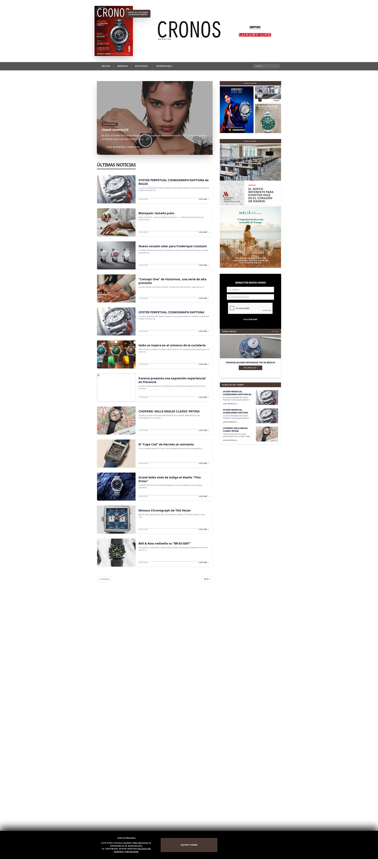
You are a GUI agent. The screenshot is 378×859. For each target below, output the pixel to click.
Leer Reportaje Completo (123, 147)
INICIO (106, 66)
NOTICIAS (142, 66)
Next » (207, 579)
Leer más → (204, 199)
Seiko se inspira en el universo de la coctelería (172, 345)
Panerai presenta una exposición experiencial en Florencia (172, 380)
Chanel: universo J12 (115, 130)
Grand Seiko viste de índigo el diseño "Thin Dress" (170, 479)
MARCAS (123, 66)
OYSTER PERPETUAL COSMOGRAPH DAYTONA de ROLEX (174, 182)
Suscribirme (250, 319)
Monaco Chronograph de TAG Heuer (165, 510)
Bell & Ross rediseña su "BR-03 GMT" (165, 543)
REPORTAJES (165, 66)
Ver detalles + (250, 368)
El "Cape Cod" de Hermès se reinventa (166, 444)
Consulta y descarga (138, 13)
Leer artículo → (231, 404)
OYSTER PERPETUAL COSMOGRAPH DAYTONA (171, 312)
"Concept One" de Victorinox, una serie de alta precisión (172, 281)
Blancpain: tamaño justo (156, 213)
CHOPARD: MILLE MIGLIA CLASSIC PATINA (169, 411)
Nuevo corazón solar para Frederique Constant (173, 246)
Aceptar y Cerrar (189, 845)
